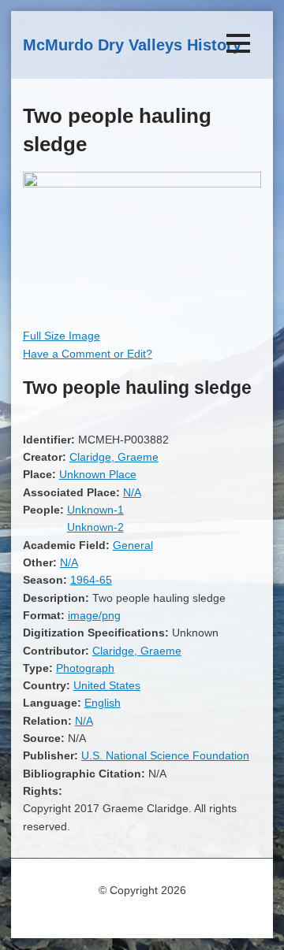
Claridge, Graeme (114, 457)
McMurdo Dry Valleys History (132, 45)
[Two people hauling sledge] (142, 183)
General (133, 545)
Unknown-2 (95, 527)
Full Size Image (61, 335)
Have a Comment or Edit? (87, 353)
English (102, 702)
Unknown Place (97, 474)
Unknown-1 (95, 509)
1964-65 (91, 579)
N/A (132, 492)
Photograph (85, 668)
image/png (94, 615)
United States (106, 685)
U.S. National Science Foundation (165, 755)
